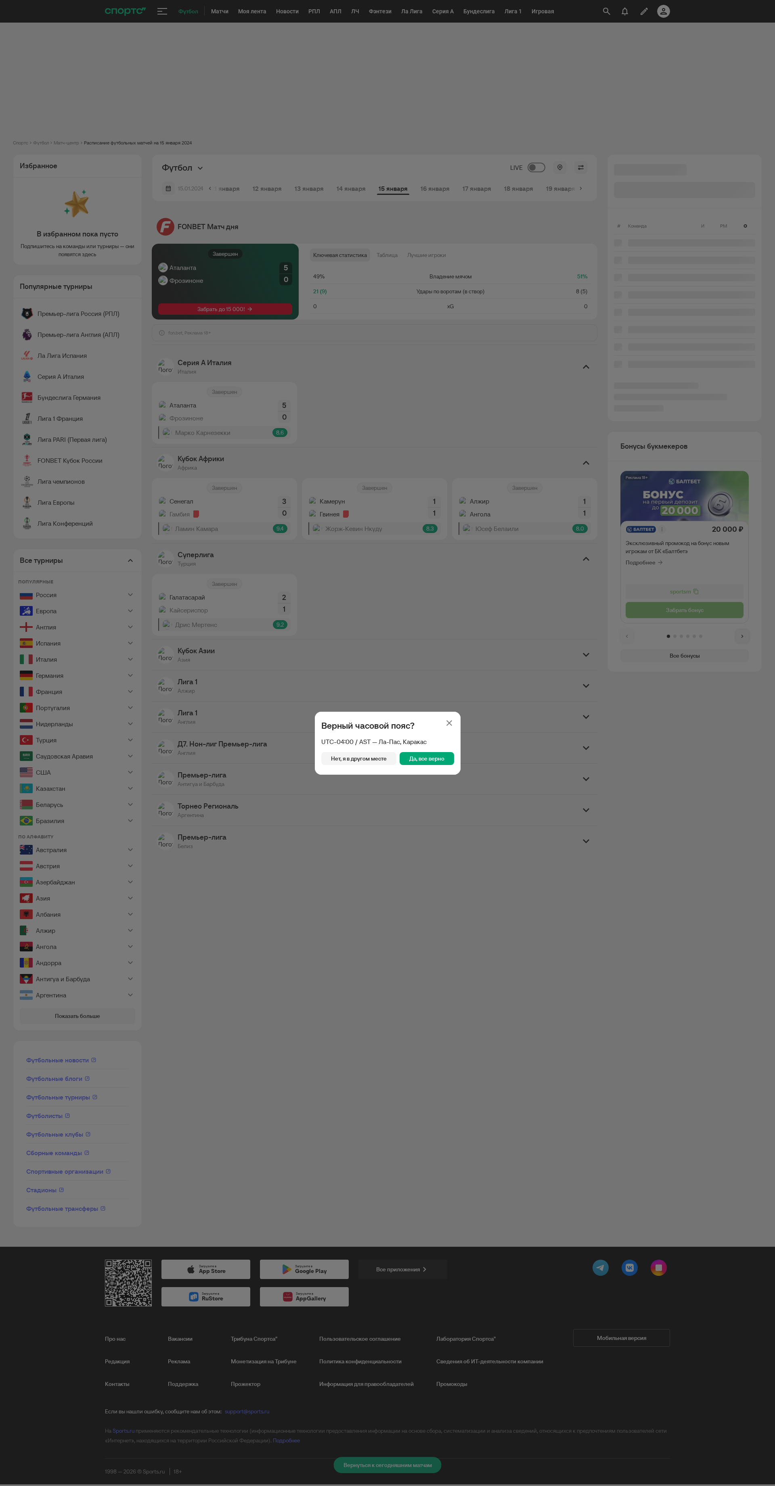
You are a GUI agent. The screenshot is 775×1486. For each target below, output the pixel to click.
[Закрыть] (449, 723)
